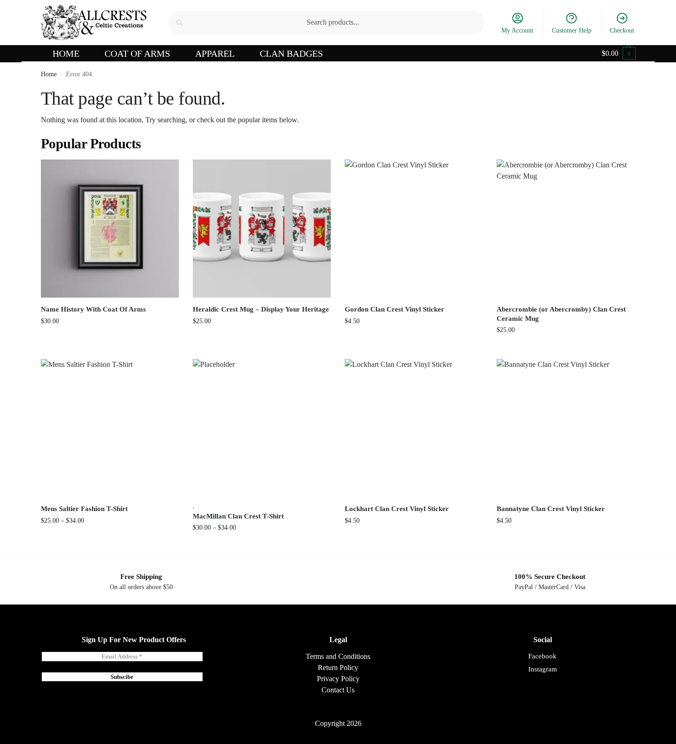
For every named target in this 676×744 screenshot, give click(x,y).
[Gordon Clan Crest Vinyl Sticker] (414, 228)
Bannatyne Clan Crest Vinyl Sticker (551, 508)
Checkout (622, 30)
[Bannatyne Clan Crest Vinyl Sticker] (566, 428)
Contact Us (338, 690)
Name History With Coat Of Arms (93, 309)
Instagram (542, 669)
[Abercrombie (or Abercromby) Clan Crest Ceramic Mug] (566, 228)
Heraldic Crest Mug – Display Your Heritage (261, 309)
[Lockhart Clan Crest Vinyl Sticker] (414, 428)
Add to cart (413, 340)
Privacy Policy (338, 679)
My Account (517, 30)
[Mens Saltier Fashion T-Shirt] (110, 428)
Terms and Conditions (338, 656)
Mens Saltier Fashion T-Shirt (84, 508)
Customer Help (571, 30)
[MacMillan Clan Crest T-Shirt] (262, 428)
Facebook (542, 656)
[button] (619, 53)
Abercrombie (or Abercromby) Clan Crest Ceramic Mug (561, 314)
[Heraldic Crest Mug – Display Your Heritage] (262, 228)
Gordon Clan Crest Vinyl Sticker (394, 309)
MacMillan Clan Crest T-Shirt (238, 516)
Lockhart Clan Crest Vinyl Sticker (397, 508)
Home (49, 74)
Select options (110, 340)
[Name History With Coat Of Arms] (110, 228)
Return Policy (338, 667)
